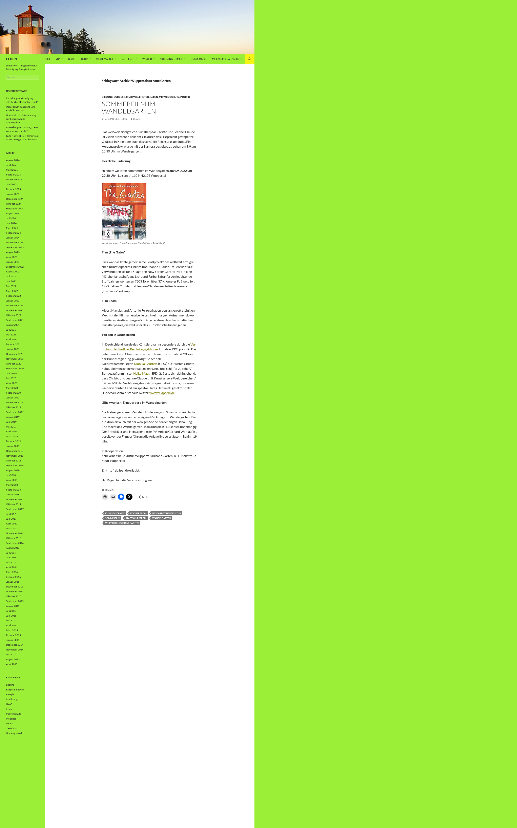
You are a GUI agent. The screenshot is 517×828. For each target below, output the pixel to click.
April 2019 (11, 431)
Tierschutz (11, 728)
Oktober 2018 (13, 460)
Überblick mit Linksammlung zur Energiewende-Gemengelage (21, 119)
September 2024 (15, 208)
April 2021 (11, 339)
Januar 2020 (12, 397)
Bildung (107, 96)
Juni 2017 (11, 518)
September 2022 (15, 266)
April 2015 (11, 625)
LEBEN (11, 59)
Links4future (198, 59)
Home (47, 59)
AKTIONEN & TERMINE (171, 59)
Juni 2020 (11, 373)
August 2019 (13, 416)
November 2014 (14, 649)
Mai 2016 (11, 562)
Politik (84, 59)
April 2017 (11, 523)
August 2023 (13, 252)
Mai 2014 (11, 654)
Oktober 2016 (13, 538)
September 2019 (15, 412)
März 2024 (12, 227)
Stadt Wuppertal (136, 518)
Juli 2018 (11, 475)
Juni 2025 (11, 184)
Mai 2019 (11, 426)
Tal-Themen (127, 59)
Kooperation (138, 513)
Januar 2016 (12, 581)
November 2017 (14, 499)
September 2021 (15, 320)
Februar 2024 (13, 232)
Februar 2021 (13, 344)
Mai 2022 (11, 286)
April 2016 (11, 567)
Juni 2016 (11, 557)
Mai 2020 (11, 378)
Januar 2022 (12, 300)
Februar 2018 (13, 489)
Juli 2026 (11, 164)
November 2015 (14, 591)
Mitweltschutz (169, 96)
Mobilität (11, 718)
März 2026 (12, 169)
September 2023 (15, 247)
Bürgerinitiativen (126, 96)
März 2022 (12, 290)
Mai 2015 (11, 620)
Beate (136, 118)
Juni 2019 (11, 421)
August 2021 (13, 324)
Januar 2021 (12, 349)
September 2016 (15, 542)
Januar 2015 (12, 639)
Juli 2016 (11, 552)
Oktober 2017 (13, 504)
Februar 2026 (13, 174)
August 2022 (13, 271)
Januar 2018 (12, 494)
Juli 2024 (11, 218)
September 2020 (15, 368)
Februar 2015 (13, 635)
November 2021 (14, 310)
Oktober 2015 (13, 596)
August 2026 (13, 160)
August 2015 (13, 605)
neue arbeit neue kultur (166, 513)
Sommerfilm (112, 518)
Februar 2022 (13, 295)
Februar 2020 (13, 392)
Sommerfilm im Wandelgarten (129, 107)
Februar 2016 (13, 576)
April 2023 (11, 256)
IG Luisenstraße (115, 513)
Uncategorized (14, 733)
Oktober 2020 (13, 363)
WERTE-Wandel (104, 59)
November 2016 (14, 533)
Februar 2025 (13, 189)
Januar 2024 (12, 237)
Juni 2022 (11, 281)
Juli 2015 (11, 610)
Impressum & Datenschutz (226, 59)
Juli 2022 (11, 276)
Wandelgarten (161, 518)
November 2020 (14, 358)
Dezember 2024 (14, 198)
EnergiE (144, 96)
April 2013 (11, 664)
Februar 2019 (13, 441)
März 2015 (12, 630)
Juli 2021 (11, 329)
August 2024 (13, 213)
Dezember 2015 (14, 586)
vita (58, 59)
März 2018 (12, 484)
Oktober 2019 (13, 407)
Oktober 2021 (13, 315)
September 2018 (15, 465)
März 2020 (12, 387)
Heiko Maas (141, 373)
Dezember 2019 (14, 402)
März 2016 (12, 572)
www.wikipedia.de (162, 393)
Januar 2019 (12, 446)
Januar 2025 (12, 193)
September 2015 (15, 601)
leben (154, 96)
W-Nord (147, 59)
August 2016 (13, 547)
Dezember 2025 (14, 179)
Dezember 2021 (14, 305)
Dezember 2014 (14, 644)
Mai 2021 (11, 334)
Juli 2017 (11, 513)
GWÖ (9, 704)
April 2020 (11, 383)
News (71, 59)
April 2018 (11, 479)
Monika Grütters (146, 364)
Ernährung (12, 699)
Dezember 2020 (14, 353)
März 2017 (12, 528)
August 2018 (13, 470)
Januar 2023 (12, 261)
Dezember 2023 (14, 242)
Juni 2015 (11, 615)
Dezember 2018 (14, 450)
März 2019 (12, 436)
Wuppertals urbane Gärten (122, 523)
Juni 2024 (11, 223)
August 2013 (13, 659)
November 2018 (14, 455)
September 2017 (15, 509)
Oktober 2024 (13, 203)
